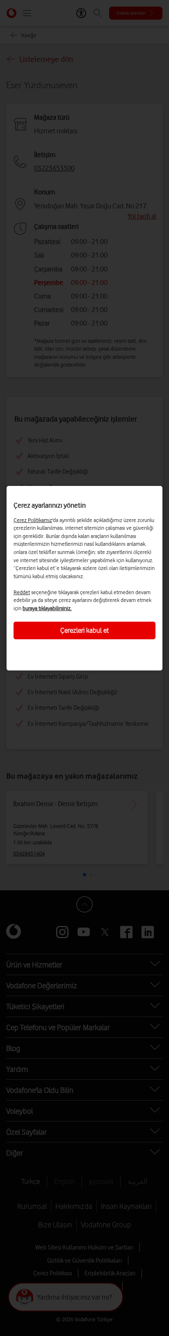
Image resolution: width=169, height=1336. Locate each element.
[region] (84, 578)
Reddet (22, 592)
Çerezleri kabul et (84, 630)
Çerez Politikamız (33, 520)
